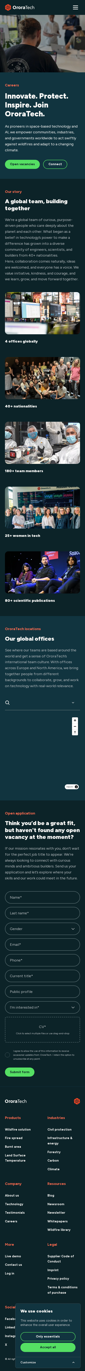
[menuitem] (21, 1129)
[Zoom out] (75, 726)
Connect (55, 164)
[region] (42, 753)
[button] (75, 7)
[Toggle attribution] (76, 786)
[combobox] (41, 702)
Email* (15, 944)
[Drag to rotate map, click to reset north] (75, 732)
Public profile (21, 991)
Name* (16, 897)
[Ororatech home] (19, 7)
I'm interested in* (24, 1007)
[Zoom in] (75, 720)
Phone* (16, 960)
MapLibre (69, 787)
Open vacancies (22, 164)
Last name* (19, 913)
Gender (16, 929)
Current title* (21, 976)
